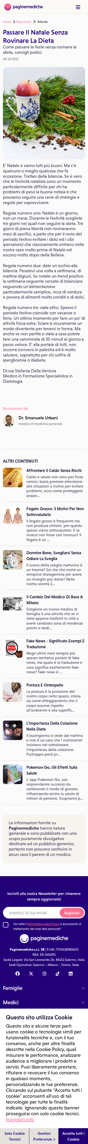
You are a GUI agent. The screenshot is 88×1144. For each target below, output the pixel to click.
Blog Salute (23, 22)
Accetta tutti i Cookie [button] (73, 1136)
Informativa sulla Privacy (43, 924)
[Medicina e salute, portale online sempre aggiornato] (23, 7)
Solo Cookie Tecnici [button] (15, 1136)
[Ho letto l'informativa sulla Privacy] (5, 925)
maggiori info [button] (20, 1119)
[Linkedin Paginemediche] (71, 974)
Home (7, 22)
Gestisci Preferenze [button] (43, 1136)
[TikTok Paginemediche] (58, 974)
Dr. (38, 417)
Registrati (71, 913)
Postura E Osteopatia (44, 685)
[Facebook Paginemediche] (17, 974)
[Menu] (78, 7)
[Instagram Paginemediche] (44, 974)
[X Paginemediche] (31, 974)
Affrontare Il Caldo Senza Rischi (54, 470)
